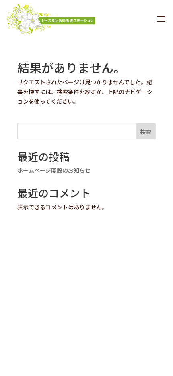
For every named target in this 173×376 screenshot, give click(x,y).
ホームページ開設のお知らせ (54, 170)
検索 (145, 131)
